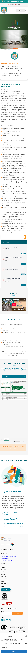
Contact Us (3, 579)
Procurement (4, 572)
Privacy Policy (4, 583)
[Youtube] (7, 620)
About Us (3, 567)
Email (2, 611)
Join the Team (4, 578)
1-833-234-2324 (13, 556)
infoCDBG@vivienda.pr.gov (7, 560)
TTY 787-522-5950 (5, 558)
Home (2, 565)
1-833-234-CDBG (4, 556)
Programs (3, 571)
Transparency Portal (7, 237)
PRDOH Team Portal (5, 581)
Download (23, 253)
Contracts (3, 574)
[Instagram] (4, 620)
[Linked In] (9, 620)
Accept (14, 651)
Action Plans (3, 569)
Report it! (6, 589)
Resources (3, 576)
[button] (26, 635)
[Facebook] (2, 620)
